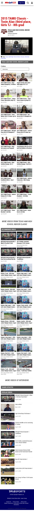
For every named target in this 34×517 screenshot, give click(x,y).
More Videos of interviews (17, 380)
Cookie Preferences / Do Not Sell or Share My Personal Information (16, 504)
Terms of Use (23, 501)
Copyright (15, 494)
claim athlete (18, 404)
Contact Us (8, 501)
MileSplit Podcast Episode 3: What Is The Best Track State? (23, 396)
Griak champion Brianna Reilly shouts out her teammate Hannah (23, 451)
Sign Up (21, 2)
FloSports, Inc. (21, 494)
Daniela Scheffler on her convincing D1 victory (24, 423)
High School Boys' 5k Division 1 (23, 413)
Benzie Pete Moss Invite (22, 245)
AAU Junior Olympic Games (7, 277)
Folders (3, 66)
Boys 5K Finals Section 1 (21, 459)
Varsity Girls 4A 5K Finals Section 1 (24, 468)
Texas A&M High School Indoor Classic (19, 31)
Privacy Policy (16, 501)
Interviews (3, 58)
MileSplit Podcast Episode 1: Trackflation (22, 432)
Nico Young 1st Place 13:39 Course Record (24, 478)
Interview (27, 57)
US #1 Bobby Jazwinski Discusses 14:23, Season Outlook (23, 441)
